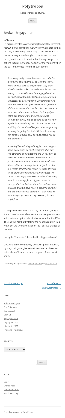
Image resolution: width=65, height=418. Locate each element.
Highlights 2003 (11, 318)
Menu (32, 21)
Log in (6, 381)
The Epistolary (10, 307)
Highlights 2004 (11, 322)
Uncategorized (35, 263)
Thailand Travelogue (14, 329)
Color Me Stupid (13, 283)
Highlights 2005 (11, 326)
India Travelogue (12, 303)
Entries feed (9, 385)
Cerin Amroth (10, 310)
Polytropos (32, 6)
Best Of (7, 314)
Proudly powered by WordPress (18, 412)
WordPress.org (11, 393)
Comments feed (11, 389)
